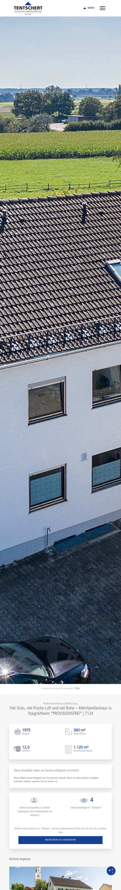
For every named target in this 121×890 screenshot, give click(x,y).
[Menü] (102, 8)
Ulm (95, 829)
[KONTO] (88, 8)
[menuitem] (102, 8)
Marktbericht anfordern (60, 840)
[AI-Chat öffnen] (111, 870)
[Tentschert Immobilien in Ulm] (28, 8)
